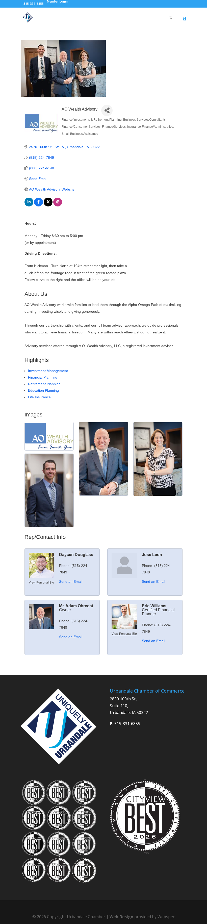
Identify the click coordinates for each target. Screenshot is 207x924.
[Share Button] (107, 110)
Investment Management (48, 371)
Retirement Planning (44, 384)
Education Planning (43, 390)
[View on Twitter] (48, 205)
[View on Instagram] (57, 205)
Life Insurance (39, 397)
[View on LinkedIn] (28, 205)
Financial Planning (42, 377)
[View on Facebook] (38, 205)
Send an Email (70, 581)
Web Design (121, 916)
